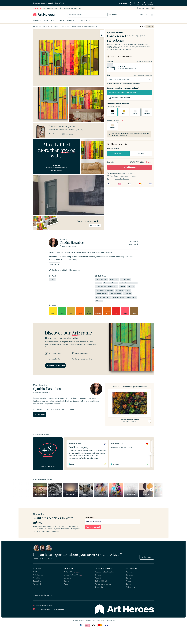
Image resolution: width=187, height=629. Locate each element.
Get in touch (148, 557)
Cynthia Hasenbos (116, 33)
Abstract (107, 283)
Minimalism (124, 283)
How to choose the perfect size (142, 75)
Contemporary (101, 287)
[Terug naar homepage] (44, 14)
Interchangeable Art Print (121, 98)
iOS (63, 134)
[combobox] (87, 14)
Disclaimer (88, 620)
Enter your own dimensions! (124, 84)
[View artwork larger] (102, 31)
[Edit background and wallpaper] (102, 35)
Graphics (133, 283)
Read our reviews (56, 170)
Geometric (127, 294)
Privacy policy (111, 620)
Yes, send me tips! (93, 527)
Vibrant (52, 279)
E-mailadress (89, 517)
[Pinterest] (45, 595)
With (142, 153)
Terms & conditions (78, 620)
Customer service (103, 568)
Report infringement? (99, 620)
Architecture (114, 279)
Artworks (36, 20)
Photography (125, 279)
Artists (59, 20)
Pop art (114, 283)
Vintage (122, 287)
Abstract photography (103, 297)
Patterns (131, 287)
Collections (48, 20)
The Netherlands (101, 279)
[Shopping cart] (152, 15)
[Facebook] (48, 595)
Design (127, 290)
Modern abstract (101, 294)
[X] (51, 595)
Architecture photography (104, 290)
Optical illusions (115, 294)
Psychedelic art (118, 297)
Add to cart (131, 167)
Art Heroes (131, 568)
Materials (70, 20)
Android (71, 134)
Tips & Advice (83, 20)
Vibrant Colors (131, 297)
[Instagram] (42, 595)
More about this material (144, 61)
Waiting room (112, 287)
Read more (133, 244)
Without (120, 153)
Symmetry (119, 290)
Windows (99, 301)
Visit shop (133, 241)
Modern (98, 283)
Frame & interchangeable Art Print (124, 93)
